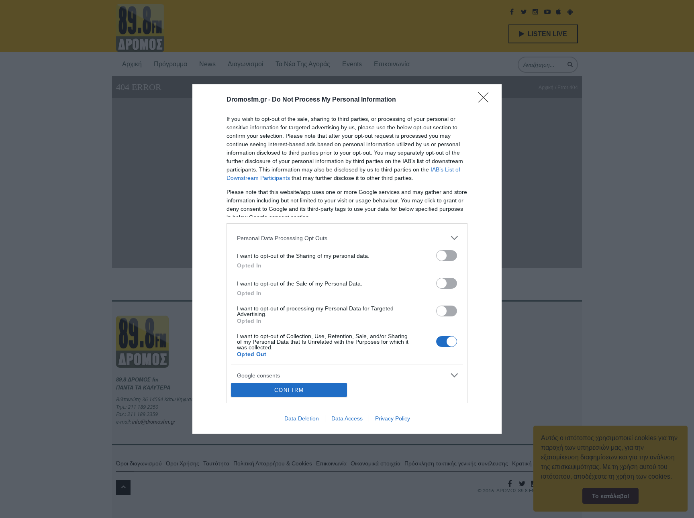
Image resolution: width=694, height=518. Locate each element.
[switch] (446, 255)
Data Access (347, 418)
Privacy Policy (392, 418)
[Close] (486, 100)
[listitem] (347, 238)
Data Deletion (301, 418)
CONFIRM (289, 390)
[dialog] (347, 259)
